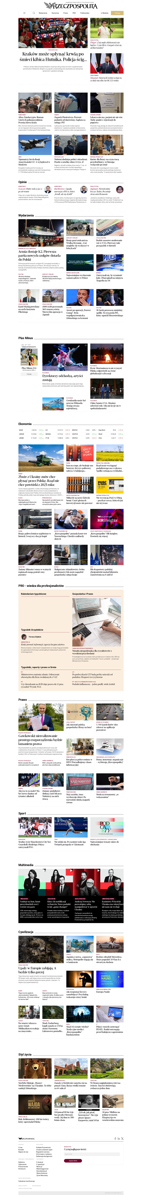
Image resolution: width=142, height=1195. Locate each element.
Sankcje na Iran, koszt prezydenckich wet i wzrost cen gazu (30, 942)
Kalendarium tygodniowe (33, 606)
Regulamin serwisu (42, 1190)
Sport (22, 851)
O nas (20, 1185)
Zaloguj (117, 13)
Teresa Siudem (35, 649)
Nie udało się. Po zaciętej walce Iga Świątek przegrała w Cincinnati (70, 881)
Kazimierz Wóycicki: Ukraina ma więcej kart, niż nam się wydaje (120, 942)
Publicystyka (84, 13)
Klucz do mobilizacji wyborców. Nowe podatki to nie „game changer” (61, 942)
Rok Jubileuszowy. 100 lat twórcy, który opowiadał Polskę (33, 1158)
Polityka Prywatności (43, 1185)
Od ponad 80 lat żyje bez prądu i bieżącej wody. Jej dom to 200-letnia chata (64, 1154)
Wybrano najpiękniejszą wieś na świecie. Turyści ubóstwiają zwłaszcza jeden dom (105, 1124)
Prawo (65, 13)
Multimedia (25, 903)
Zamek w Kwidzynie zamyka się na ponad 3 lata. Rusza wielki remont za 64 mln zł (70, 1124)
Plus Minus (25, 338)
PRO (74, 13)
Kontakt (21, 1187)
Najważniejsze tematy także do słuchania (104, 881)
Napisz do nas (23, 1190)
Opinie (22, 182)
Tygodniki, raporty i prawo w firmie (38, 679)
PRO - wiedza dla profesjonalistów (41, 598)
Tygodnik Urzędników (32, 641)
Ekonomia (55, 13)
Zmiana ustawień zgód (44, 1187)
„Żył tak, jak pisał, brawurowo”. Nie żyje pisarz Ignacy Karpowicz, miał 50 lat (88, 1154)
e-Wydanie (104, 13)
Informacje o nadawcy (44, 1192)
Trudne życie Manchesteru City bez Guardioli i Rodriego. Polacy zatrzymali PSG (34, 882)
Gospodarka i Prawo (82, 606)
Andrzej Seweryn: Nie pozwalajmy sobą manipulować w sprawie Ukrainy (91, 943)
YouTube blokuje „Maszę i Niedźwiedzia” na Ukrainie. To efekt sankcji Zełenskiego (34, 1124)
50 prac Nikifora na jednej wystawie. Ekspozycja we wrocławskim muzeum (113, 1154)
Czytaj (29, 374)
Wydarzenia (43, 13)
